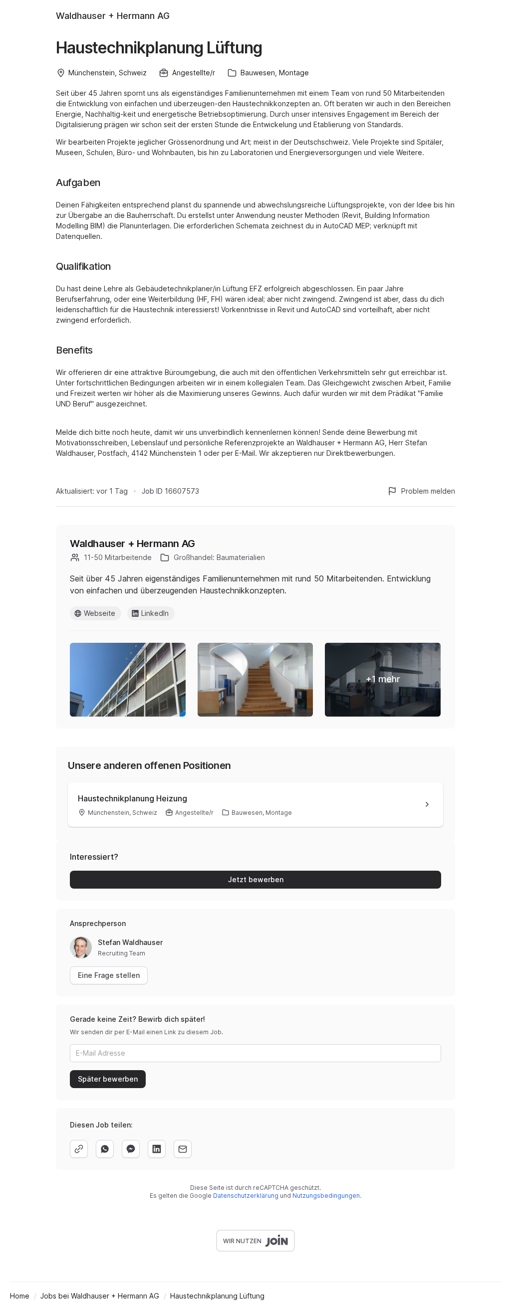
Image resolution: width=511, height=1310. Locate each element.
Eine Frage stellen (109, 975)
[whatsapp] (105, 1149)
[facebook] (131, 1149)
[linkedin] (157, 1149)
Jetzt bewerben (255, 879)
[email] (183, 1149)
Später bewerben (108, 1079)
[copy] (79, 1149)
